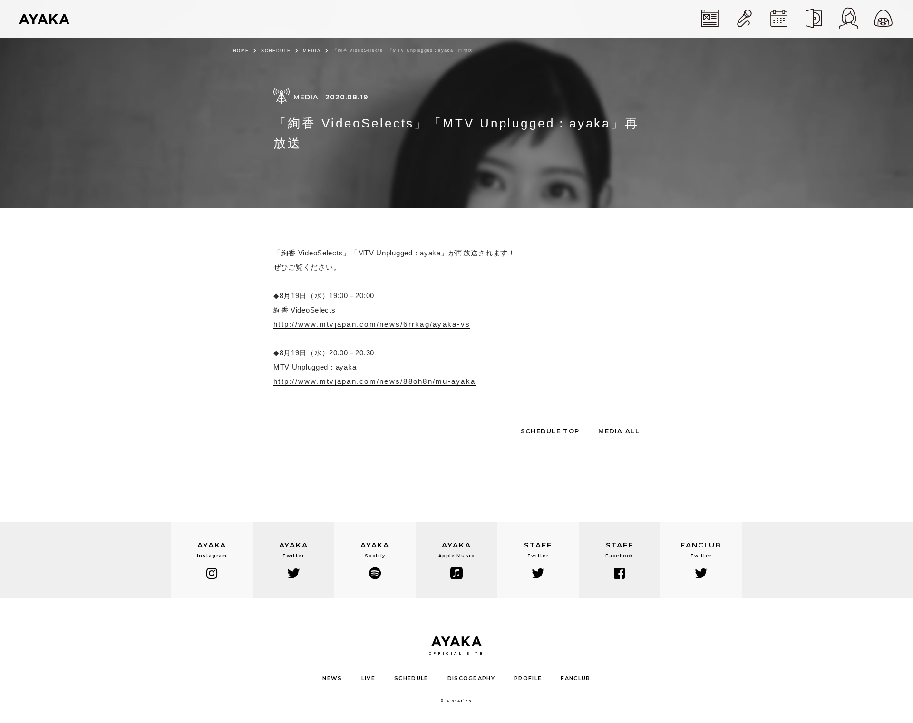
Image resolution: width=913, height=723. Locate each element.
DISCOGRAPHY (471, 678)
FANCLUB (575, 678)
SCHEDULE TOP (550, 431)
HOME (241, 51)
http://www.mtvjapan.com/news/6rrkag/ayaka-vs (371, 324)
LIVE (368, 678)
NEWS (332, 678)
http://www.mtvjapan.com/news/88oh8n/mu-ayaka (374, 381)
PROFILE (528, 678)
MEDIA (312, 51)
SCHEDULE (276, 51)
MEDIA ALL (619, 431)
